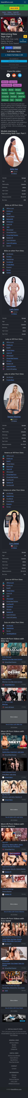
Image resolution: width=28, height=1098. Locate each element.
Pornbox (9, 256)
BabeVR (8, 246)
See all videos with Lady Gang (14, 817)
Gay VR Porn (14, 1060)
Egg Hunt (5, 842)
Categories (14, 1049)
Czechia (23, 184)
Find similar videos (14, 64)
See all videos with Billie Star (14, 724)
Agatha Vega (6, 752)
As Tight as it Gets (7, 702)
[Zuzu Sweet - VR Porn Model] (14, 525)
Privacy (14, 1077)
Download (23, 41)
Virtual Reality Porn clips (8, 1033)
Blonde (11, 90)
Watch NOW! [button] (14, 8)
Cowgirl (12, 93)
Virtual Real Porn (11, 232)
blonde (24, 438)
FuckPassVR (9, 480)
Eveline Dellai (6, 939)
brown (24, 190)
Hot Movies (9, 254)
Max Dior (10, 846)
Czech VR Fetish (11, 240)
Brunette (4, 93)
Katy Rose (13, 939)
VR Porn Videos (14, 1043)
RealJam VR (9, 238)
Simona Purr (13, 988)
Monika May (5, 988)
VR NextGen (5, 961)
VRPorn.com (10, 208)
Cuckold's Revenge (7, 889)
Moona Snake (6, 963)
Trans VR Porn (14, 1058)
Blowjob (18, 90)
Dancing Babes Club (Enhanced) (11, 937)
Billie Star (5, 82)
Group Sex (5, 96)
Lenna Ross (5, 844)
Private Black (10, 264)
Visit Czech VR (14, 67)
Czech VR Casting (11, 243)
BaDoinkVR (9, 219)
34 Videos (14, 173)
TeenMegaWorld (11, 633)
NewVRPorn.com (7, 2)
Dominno (5, 797)
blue (24, 441)
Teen (11, 100)
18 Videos (14, 421)
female (24, 178)
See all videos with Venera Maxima (14, 911)
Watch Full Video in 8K (15, 55)
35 (25, 428)
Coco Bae (11, 659)
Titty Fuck (18, 100)
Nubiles (8, 272)
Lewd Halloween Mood (9, 772)
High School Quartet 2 (8, 867)
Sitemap (14, 1075)
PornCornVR (10, 485)
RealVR (8, 214)
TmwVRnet (9, 607)
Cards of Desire (6, 679)
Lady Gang (13, 82)
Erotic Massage (6, 657)
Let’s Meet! (5, 749)
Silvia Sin (13, 869)
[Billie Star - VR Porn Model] (14, 151)
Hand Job (13, 96)
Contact (14, 1068)
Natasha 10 (18, 797)
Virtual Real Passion (12, 235)
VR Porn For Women (14, 1055)
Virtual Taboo (10, 216)
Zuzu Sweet (17, 85)
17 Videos (14, 548)
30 (25, 321)
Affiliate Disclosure (14, 1083)
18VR (7, 227)
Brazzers (9, 267)
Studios (14, 1047)
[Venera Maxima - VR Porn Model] (14, 399)
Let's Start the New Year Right (11, 985)
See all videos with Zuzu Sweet (14, 1008)
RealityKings (10, 259)
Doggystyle (20, 93)
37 (25, 181)
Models (14, 1045)
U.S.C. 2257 (14, 1081)
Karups (8, 270)
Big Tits (4, 90)
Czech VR (8, 48)
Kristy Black (5, 774)
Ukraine (23, 432)
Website (17, 48)
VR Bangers (9, 222)
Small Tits (21, 96)
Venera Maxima (6, 85)
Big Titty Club (6, 794)
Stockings (5, 100)
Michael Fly (16, 846)
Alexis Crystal (6, 869)
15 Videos (14, 314)
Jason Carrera (18, 659)
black (24, 331)
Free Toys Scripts (14, 1062)
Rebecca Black (14, 844)
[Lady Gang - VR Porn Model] (14, 291)
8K (25, 36)
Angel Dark (13, 752)
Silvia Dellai (10, 941)
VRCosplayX (9, 230)
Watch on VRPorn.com (14, 61)
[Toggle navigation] (25, 2)
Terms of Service (14, 1079)
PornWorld (9, 262)
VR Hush (8, 361)
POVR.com (9, 211)
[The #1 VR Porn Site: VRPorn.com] (14, 1018)
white (24, 187)
